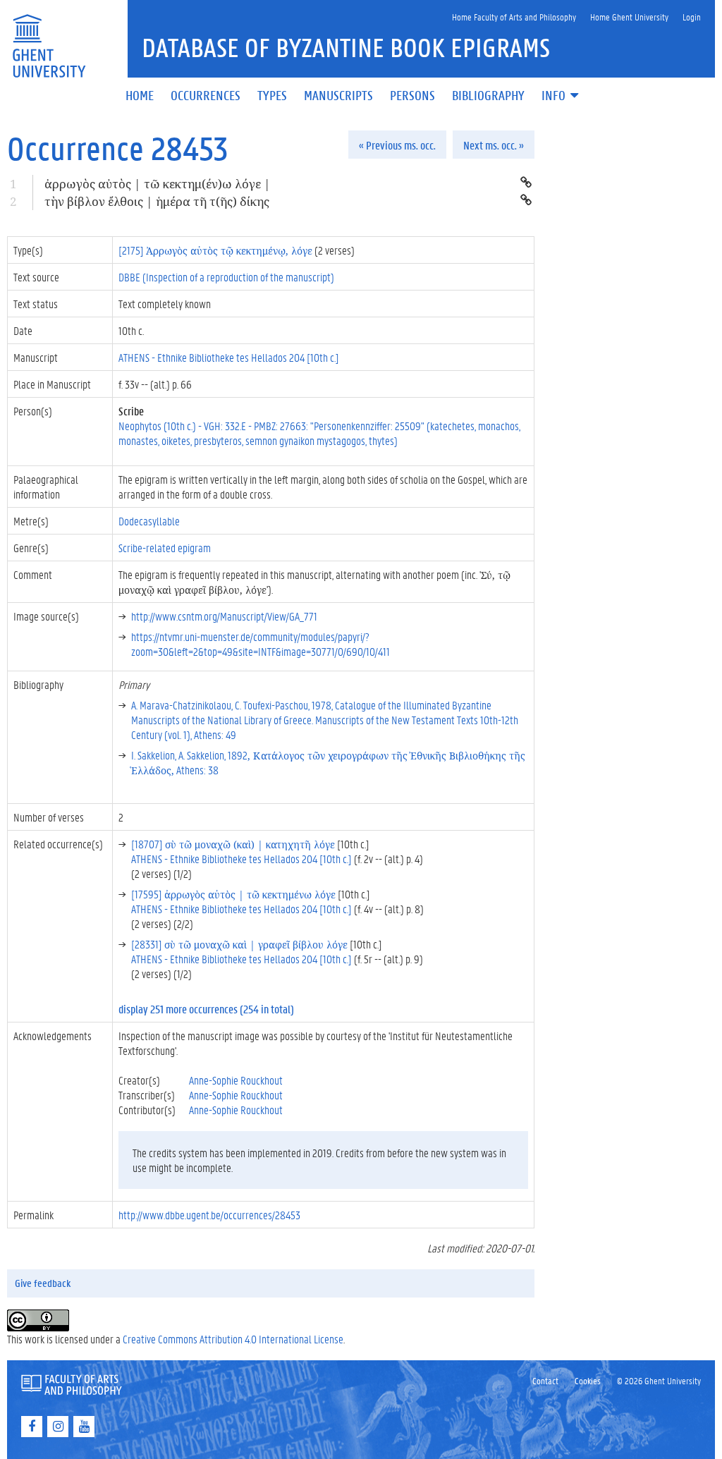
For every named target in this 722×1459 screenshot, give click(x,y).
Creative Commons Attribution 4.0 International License (233, 1338)
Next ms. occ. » (493, 145)
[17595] (233, 893)
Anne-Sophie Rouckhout (236, 1080)
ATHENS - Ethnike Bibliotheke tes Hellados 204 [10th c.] (228, 357)
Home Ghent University (629, 17)
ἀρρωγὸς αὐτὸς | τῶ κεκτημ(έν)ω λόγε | (157, 184)
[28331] (239, 943)
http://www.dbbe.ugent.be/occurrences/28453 (209, 1214)
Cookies (588, 1380)
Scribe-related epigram (164, 547)
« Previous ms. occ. (397, 145)
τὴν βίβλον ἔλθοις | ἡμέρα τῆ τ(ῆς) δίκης (156, 201)
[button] (561, 96)
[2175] (215, 250)
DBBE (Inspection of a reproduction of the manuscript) (226, 276)
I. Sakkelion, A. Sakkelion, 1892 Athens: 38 (328, 762)
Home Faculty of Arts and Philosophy (514, 17)
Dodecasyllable (149, 520)
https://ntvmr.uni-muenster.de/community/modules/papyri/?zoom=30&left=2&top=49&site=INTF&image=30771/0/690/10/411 (260, 644)
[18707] (233, 843)
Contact (545, 1380)
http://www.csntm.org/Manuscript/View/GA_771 (224, 616)
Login (692, 17)
